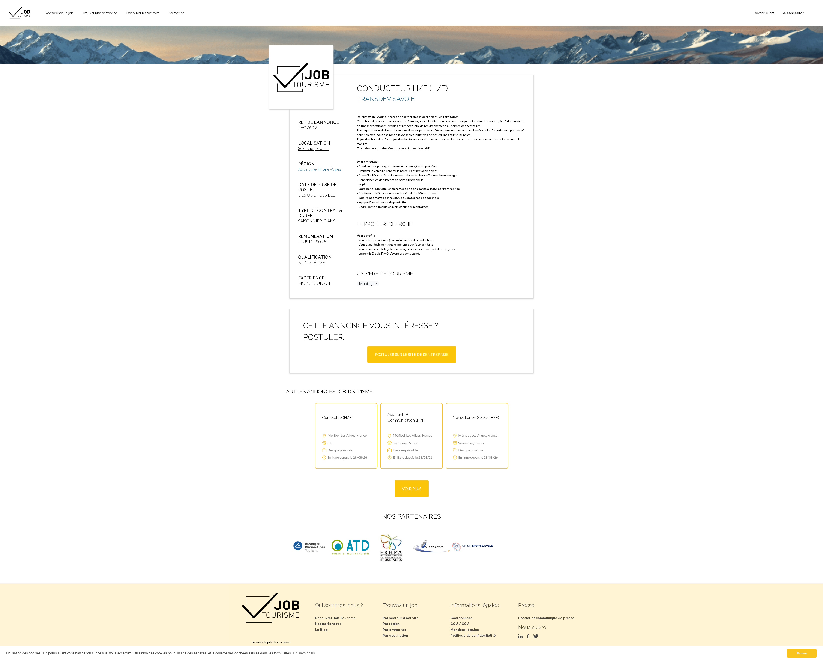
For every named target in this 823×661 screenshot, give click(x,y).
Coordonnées (462, 618)
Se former (176, 13)
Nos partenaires (328, 624)
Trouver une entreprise (100, 13)
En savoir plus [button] (304, 653)
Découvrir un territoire (142, 13)
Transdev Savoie (386, 99)
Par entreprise (394, 630)
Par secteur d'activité (401, 618)
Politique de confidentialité (473, 635)
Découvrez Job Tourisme (335, 618)
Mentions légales (465, 630)
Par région (391, 624)
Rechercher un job (59, 13)
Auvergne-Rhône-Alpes (319, 169)
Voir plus (411, 488)
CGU (454, 624)
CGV (465, 624)
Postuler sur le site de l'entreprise (411, 354)
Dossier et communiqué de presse (546, 618)
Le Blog (321, 630)
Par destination (395, 635)
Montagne (368, 283)
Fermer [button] (802, 653)
